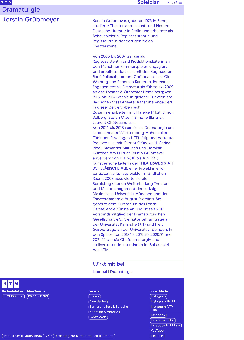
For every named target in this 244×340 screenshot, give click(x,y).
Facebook (158, 315)
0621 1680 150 (13, 296)
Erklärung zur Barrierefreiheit (77, 336)
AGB (49, 336)
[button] (168, 2)
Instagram (158, 296)
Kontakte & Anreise (104, 312)
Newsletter (98, 301)
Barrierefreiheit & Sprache (109, 307)
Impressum (11, 336)
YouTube (157, 330)
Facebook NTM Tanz (165, 325)
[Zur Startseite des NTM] (6, 2)
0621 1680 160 (38, 296)
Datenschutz (33, 336)
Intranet (107, 336)
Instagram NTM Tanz (162, 309)
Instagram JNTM (163, 301)
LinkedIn (157, 336)
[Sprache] (176, 2)
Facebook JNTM (162, 320)
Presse (94, 296)
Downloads (98, 317)
